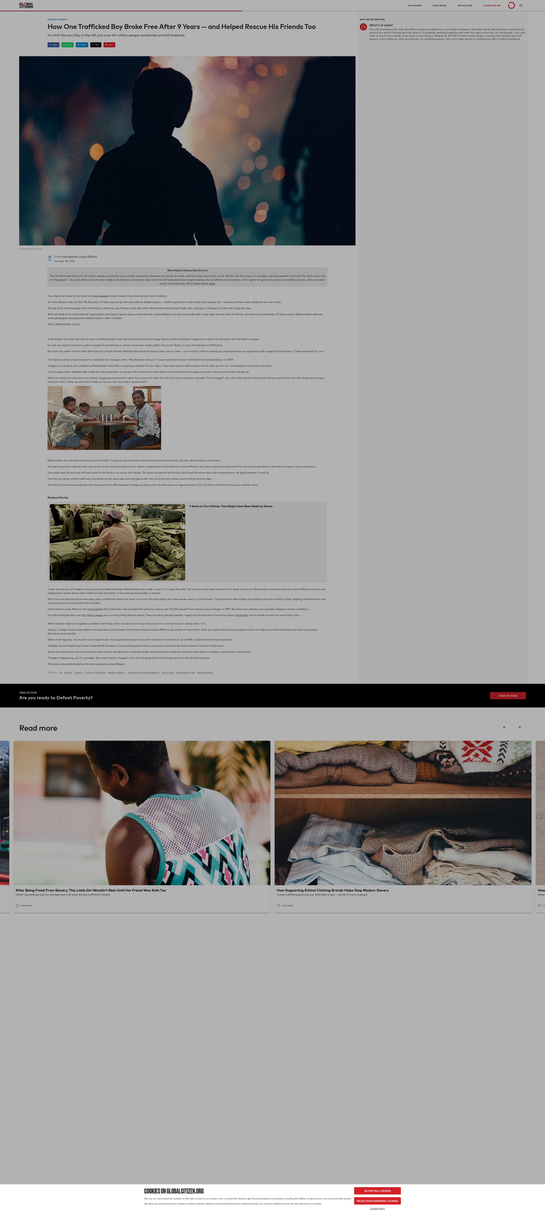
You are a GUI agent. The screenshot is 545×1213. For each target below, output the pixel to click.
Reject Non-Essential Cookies (377, 1201)
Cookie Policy (377, 1208)
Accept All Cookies (377, 1191)
